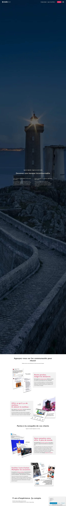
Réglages (63, 503)
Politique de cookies (54, 504)
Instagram (46, 452)
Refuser (59, 503)
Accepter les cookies (53, 503)
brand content (20, 409)
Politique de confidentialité (59, 504)
